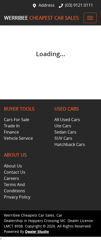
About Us (13, 166)
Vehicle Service (18, 138)
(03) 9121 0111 (79, 5)
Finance (11, 132)
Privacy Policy (17, 197)
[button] (90, 18)
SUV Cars (63, 138)
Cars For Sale (16, 119)
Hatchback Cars (69, 144)
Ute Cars (62, 126)
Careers (11, 178)
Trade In (12, 126)
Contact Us (14, 172)
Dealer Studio (37, 232)
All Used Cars (67, 119)
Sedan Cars (65, 132)
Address (47, 5)
